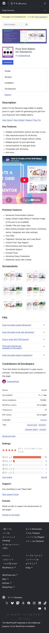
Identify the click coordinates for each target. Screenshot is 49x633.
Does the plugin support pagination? (17, 355)
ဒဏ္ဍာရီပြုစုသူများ (9, 563)
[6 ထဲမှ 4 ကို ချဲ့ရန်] (44, 273)
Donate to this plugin (11, 515)
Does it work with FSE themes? (15, 339)
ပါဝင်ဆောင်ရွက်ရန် (34, 555)
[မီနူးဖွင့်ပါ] (45, 3)
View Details (19, 120)
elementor (42, 425)
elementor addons (31, 430)
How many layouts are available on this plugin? (12, 347)
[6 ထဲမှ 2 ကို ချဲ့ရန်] (20, 287)
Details (7, 71)
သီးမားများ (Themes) (33, 533)
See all (44, 477)
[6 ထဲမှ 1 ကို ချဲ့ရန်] (20, 273)
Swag (29, 567)
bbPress (7, 583)
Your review (7, 477)
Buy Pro (37, 120)
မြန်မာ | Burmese (15, 597)
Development (10, 89)
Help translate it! (41, 17)
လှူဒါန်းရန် (31, 563)
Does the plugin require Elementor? (16, 325)
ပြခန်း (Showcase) (34, 529)
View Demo (7, 120)
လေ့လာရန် (6, 555)
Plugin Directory (8, 10)
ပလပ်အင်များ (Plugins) (35, 537)
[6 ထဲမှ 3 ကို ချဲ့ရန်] (20, 301)
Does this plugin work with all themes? (18, 332)
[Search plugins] (26, 24)
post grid (43, 430)
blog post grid (32, 425)
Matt (5, 579)
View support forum (10, 494)
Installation (9, 83)
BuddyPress (8, 587)
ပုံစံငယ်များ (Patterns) (35, 541)
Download (8, 62)
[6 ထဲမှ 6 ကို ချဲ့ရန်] (44, 302)
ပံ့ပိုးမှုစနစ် (7, 559)
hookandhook (24, 55)
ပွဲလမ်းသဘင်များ (32, 559)
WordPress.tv (9, 567)
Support (8, 95)
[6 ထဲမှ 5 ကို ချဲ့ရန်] (44, 287)
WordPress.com (10, 575)
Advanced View (8, 436)
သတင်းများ (6, 533)
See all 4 (43, 420)
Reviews (8, 77)
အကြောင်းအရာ (6, 529)
